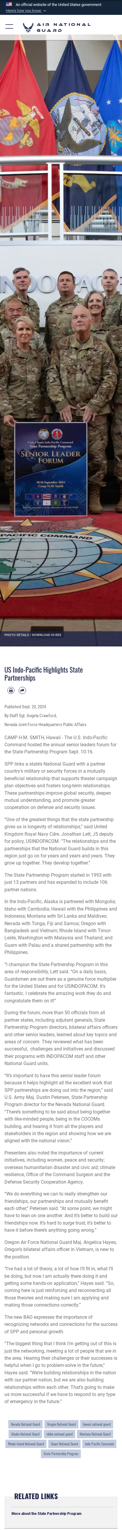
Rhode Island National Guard (26, 1444)
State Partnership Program (61, 1453)
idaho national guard (59, 1434)
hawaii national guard (96, 1424)
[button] (26, 11)
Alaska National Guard (25, 1434)
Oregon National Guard (61, 1424)
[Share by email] (22, 690)
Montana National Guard (95, 1434)
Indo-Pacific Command (99, 1444)
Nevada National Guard (25, 1424)
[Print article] (11, 690)
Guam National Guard (64, 1444)
